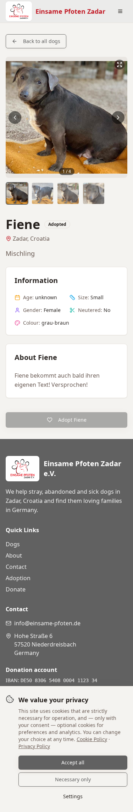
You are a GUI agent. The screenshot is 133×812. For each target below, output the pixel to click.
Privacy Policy (34, 746)
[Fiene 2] (42, 193)
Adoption (18, 578)
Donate (16, 589)
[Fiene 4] (93, 193)
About (14, 555)
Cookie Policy (92, 739)
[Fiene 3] (68, 193)
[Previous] (15, 117)
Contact (16, 567)
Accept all (72, 762)
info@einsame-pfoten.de (47, 623)
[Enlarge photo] (66, 117)
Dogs (13, 544)
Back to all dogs (41, 41)
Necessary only (73, 779)
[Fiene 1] (17, 193)
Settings (73, 796)
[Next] (118, 117)
